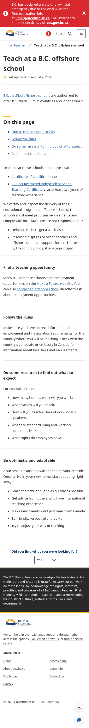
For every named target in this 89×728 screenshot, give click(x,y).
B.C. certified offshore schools (26, 95)
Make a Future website (54, 283)
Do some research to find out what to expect (47, 146)
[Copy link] (79, 720)
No (54, 560)
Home (7, 661)
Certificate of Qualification (32, 176)
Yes (39, 560)
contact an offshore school (38, 289)
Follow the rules (24, 139)
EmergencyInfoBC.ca (33, 18)
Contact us (56, 676)
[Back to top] (79, 707)
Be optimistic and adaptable (33, 153)
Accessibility (57, 661)
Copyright (56, 669)
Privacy (8, 684)
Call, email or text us (44, 639)
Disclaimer (10, 676)
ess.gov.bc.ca (57, 22)
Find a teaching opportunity (33, 131)
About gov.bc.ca (14, 669)
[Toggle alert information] (48, 33)
